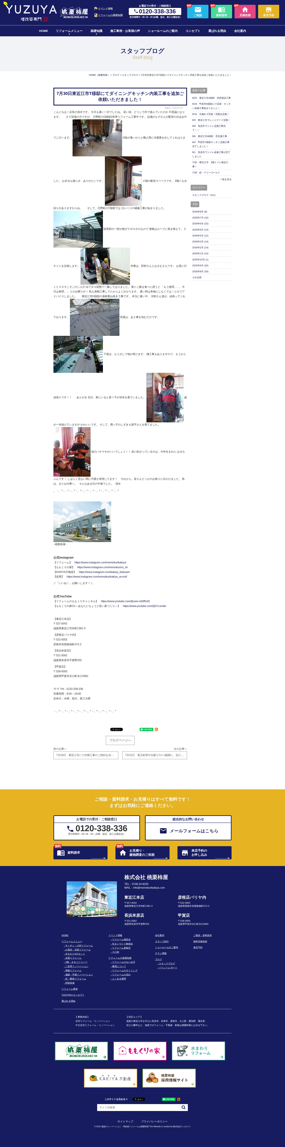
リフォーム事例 (70, 989)
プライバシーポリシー (154, 1121)
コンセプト (193, 31)
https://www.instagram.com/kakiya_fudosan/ (104, 572)
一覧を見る (226, 179)
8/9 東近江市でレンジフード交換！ (211, 120)
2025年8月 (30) (200, 271)
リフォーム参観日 (121, 948)
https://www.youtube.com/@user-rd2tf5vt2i (125, 601)
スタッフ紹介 (162, 941)
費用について (119, 966)
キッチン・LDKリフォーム (79, 945)
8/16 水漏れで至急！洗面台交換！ (210, 114)
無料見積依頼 (200, 941)
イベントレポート (168, 967)
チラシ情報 (161, 953)
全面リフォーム (73, 958)
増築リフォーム (73, 970)
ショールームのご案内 (163, 31)
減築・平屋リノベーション (79, 974)
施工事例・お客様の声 (125, 31)
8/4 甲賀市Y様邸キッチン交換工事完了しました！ (210, 144)
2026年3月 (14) (200, 241)
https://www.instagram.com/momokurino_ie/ (102, 567)
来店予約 (198, 947)
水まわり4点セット (75, 954)
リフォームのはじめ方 (123, 962)
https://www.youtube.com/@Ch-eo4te (144, 606)
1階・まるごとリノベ (76, 962)
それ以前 (197, 277)
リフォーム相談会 (121, 939)
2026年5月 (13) (200, 229)
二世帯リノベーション (76, 966)
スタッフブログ (200, 195)
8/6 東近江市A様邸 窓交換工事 (209, 136)
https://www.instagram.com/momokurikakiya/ (100, 562)
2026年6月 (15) (200, 223)
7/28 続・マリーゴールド (206, 172)
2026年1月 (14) (200, 253)
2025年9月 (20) (200, 265)
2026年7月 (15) (200, 217)
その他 (115, 952)
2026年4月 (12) (200, 235)
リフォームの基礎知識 (110, 15)
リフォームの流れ (121, 974)
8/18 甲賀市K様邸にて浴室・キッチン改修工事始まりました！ (211, 106)
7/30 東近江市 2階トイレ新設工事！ (210, 164)
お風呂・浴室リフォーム (78, 949)
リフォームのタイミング (125, 970)
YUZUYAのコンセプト (73, 995)
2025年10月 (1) (200, 259)
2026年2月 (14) (200, 247)
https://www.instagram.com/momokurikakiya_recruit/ (97, 576)
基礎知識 (96, 31)
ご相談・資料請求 (202, 935)
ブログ (158, 959)
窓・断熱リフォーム (75, 978)
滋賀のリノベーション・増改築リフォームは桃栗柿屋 (125, 1126)
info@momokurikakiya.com (149, 887)
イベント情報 (105, 8)
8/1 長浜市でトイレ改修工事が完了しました (211, 154)
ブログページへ (120, 740)
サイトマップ (125, 1121)
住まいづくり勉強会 (122, 943)
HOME (43, 31)
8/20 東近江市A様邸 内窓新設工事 (211, 98)
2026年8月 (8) (199, 211)
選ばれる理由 (217, 31)
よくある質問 (119, 978)
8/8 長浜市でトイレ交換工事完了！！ (209, 128)
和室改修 (70, 983)
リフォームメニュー (69, 31)
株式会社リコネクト (182, 1126)
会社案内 (240, 31)
